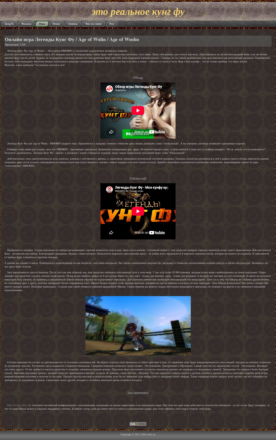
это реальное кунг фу (138, 11)
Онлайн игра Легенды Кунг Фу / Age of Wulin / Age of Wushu (72, 39)
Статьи (73, 24)
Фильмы (26, 24)
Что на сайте (93, 24)
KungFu (9, 24)
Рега (111, 24)
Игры (42, 24)
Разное (56, 24)
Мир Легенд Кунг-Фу (19, 405)
